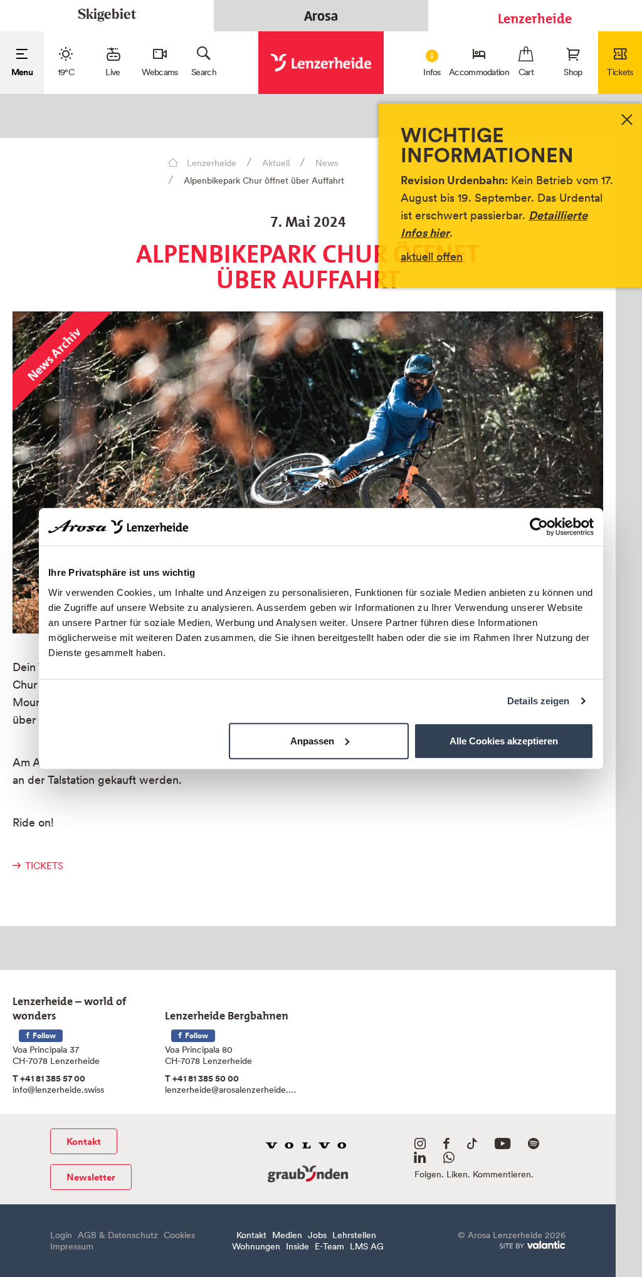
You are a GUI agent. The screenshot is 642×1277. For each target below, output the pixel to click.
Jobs (317, 1235)
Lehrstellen (354, 1235)
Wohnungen (256, 1246)
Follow (43, 1035)
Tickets (44, 866)
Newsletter (90, 1177)
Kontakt (83, 1141)
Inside (297, 1246)
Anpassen (312, 740)
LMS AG (367, 1246)
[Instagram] (420, 1146)
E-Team (329, 1246)
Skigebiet (107, 15)
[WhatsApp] (449, 1159)
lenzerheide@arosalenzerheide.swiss (231, 1089)
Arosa (321, 15)
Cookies (179, 1235)
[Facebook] (446, 1146)
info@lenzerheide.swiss (58, 1089)
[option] (308, 472)
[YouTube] (502, 1146)
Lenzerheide (535, 15)
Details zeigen (538, 701)
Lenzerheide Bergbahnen (226, 1012)
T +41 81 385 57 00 (49, 1078)
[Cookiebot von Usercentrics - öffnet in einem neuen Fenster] (539, 527)
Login (61, 1235)
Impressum (71, 1246)
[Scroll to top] (619, 1254)
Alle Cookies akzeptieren (504, 740)
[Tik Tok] (472, 1146)
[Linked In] (420, 1159)
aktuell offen (432, 256)
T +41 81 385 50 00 (202, 1078)
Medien (287, 1235)
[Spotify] (533, 1146)
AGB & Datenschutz (118, 1235)
